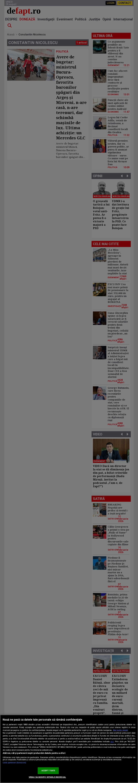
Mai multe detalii (120, 730)
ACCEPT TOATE (48, 771)
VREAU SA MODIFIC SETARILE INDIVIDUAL (47, 777)
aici (112, 741)
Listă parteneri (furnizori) (14, 763)
